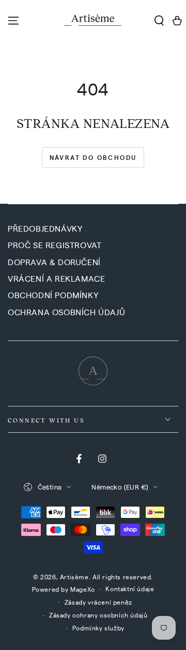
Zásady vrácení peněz (98, 602)
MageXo (82, 589)
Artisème (74, 577)
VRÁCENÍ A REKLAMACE (56, 278)
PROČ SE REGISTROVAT (54, 244)
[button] (159, 20)
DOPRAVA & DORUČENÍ (54, 261)
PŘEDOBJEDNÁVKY (45, 228)
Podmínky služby (98, 628)
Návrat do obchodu (93, 157)
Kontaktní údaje (129, 588)
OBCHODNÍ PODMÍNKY (53, 294)
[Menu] (13, 20)
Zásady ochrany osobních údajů (98, 615)
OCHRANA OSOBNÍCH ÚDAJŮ (66, 311)
